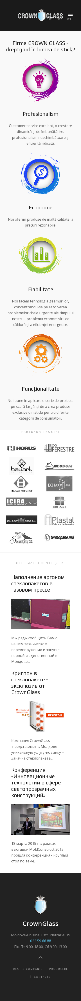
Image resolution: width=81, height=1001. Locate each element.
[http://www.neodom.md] (59, 466)
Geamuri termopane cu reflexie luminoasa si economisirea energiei (60, 19)
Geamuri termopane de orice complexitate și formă (51, 19)
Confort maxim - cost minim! (69, 19)
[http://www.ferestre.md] (59, 484)
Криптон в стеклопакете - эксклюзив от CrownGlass (29, 682)
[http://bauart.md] (22, 466)
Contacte (42, 976)
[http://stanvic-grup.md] (22, 538)
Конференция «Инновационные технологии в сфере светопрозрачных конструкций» (36, 782)
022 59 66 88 (40, 940)
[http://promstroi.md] (22, 484)
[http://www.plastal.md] (59, 520)
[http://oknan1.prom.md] (59, 502)
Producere (58, 968)
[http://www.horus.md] (22, 448)
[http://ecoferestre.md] (59, 448)
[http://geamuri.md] (22, 502)
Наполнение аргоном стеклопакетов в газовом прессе (38, 583)
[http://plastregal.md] (22, 520)
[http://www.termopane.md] (59, 538)
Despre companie (27, 968)
